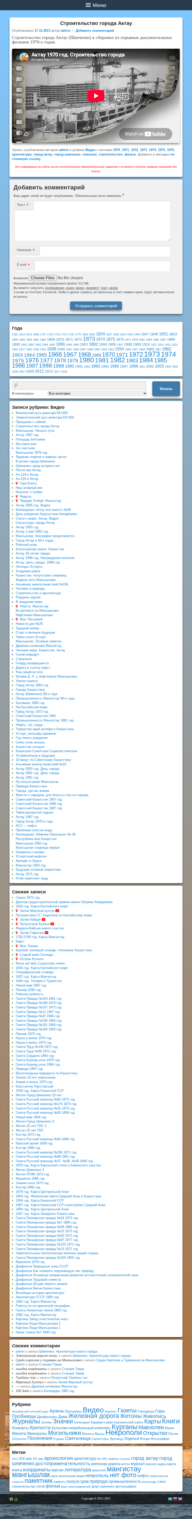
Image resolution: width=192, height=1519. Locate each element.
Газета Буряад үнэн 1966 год (38, 1064)
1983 (132, 360)
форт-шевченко (103, 1486)
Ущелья (131, 1438)
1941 (69, 349)
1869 (51, 339)
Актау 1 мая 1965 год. (32, 531)
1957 (135, 349)
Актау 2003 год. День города (37, 769)
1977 (46, 360)
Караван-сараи (102, 1422)
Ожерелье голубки (30, 852)
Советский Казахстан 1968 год (39, 804)
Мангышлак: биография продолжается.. (46, 536)
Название (24, 250)
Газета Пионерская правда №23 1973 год (47, 1231)
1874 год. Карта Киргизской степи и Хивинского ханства (58, 1165)
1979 (72, 360)
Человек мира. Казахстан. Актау (40, 650)
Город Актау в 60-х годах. (35, 540)
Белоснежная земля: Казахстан (40, 549)
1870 (60, 339)
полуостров (77, 1481)
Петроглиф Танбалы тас (69, 1378)
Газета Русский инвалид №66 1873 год (45, 1099)
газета (113, 1459)
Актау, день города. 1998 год (38, 562)
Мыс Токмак (29, 946)
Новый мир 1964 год (31, 1117)
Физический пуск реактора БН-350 (42, 413)
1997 (124, 366)
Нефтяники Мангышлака (34, 615)
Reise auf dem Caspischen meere (40, 963)
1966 (55, 354)
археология (58, 1458)
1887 (163, 339)
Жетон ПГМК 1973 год (32, 1174)
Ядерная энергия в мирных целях (41, 457)
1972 (134, 150)
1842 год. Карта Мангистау (36, 1301)
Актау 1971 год (27, 874)
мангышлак (31, 1475)
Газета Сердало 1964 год (35, 1056)
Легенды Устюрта (29, 566)
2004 (168, 366)
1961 (158, 349)
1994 (105, 366)
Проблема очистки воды (34, 830)
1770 (78, 334)
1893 (38, 344)
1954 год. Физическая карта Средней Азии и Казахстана (58, 1196)
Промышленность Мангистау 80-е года (45, 698)
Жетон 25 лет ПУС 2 (31, 1126)
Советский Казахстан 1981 (36, 716)
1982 (117, 360)
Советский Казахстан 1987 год (39, 808)
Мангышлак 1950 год (31, 843)
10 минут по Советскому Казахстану (43, 760)
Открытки (155, 1433)
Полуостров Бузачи (35, 924)
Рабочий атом (26, 545)
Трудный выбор (27, 628)
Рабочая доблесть (30, 994)
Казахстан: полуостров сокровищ (41, 575)
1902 (93, 344)
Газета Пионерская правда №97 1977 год (47, 1240)
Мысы (99, 1434)
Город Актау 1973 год (32, 711)
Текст (21, 205)
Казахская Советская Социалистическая (46, 751)
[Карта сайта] (16, 1499)
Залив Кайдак (30, 919)
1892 (31, 344)
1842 (123, 334)
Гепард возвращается (32, 663)
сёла (40, 1486)
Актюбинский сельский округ (30, 1411)
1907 (120, 344)
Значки (63, 1421)
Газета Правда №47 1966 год (38, 1016)
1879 (135, 339)
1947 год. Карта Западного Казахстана (45, 1214)
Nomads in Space (29, 861)
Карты (152, 1421)
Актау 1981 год (27, 777)
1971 (125, 150)
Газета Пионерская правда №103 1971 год (48, 1244)
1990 (69, 366)
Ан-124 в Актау (27, 474)
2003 (159, 366)
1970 (116, 150)
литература (77, 1469)
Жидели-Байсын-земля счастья (40, 928)
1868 (43, 339)
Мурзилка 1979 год (30, 1262)
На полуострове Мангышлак (37, 782)
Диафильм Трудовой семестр (38, 1279)
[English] (180, 1499)
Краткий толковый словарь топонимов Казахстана (54, 950)
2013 (49, 371)
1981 (102, 360)
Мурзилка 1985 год (30, 1178)
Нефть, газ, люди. (30, 725)
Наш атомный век (29, 488)
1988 (45, 365)
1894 (45, 344)
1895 (52, 344)
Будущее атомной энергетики (38, 869)
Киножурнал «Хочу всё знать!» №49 (43, 510)
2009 (30, 371)
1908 (128, 344)
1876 (120, 339)
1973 (143, 150)
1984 (146, 360)
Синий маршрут (27, 654)
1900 (76, 344)
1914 (161, 344)
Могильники (64, 1432)
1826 (85, 334)
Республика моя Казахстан (36, 839)
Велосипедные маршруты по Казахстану (47, 1073)
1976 (170, 150)
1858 (22, 339)
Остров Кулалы (32, 959)
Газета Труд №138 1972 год (37, 1047)
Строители (24, 659)
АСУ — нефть (26, 826)
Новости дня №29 (29, 624)
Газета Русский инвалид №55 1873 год (45, 1108)
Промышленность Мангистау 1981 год (45, 720)
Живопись (154, 1416)
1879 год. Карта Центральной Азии (42, 1192)
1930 (29, 349)
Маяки (169, 1428)
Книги (171, 1421)
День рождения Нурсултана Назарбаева (46, 514)
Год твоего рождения (32, 738)
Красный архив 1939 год (34, 1143)
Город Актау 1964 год (32, 685)
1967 (70, 354)
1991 (79, 366)
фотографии (126, 1486)
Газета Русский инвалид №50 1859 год (45, 1112)
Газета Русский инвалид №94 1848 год (45, 1139)
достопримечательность (62, 1463)
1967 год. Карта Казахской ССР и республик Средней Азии (60, 1205)
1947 (83, 349)
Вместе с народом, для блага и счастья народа (52, 795)
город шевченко (67, 154)
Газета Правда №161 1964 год (39, 1025)
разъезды (149, 1482)
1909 (137, 344)
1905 (112, 344)
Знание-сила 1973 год (32, 1183)
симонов (89, 154)
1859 (29, 339)
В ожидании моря (29, 602)
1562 (15, 334)
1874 (100, 339)
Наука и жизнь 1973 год (34, 1042)
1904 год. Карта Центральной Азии (42, 1209)
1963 (17, 355)
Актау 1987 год (27, 817)
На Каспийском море (31, 707)
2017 (57, 371)
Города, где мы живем (32, 791)
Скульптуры (100, 1439)
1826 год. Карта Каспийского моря (42, 906)
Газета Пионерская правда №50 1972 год (47, 1236)
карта (171, 1464)
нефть (143, 1476)
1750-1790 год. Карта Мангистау (40, 937)
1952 (104, 349)
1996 (114, 366)
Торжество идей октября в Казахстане (45, 729)
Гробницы (24, 1416)
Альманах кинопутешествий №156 (42, 584)
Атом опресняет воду (32, 878)
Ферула (25, 496)
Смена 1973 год (28, 897)
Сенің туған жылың (30, 742)
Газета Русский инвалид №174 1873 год (46, 1104)
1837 (109, 334)
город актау (43, 154)
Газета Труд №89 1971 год (36, 1051)
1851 (163, 334)
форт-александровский (75, 1486)
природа (99, 1481)
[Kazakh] (170, 1499)
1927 (22, 349)
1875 (110, 339)
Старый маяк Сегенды (36, 955)
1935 (36, 349)
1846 (137, 334)
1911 (154, 344)
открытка (18, 1481)
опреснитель (159, 1476)
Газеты (127, 1410)
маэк (54, 1476)
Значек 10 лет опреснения (36, 1077)
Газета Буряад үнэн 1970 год (38, 1060)
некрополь (97, 1475)
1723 (57, 334)
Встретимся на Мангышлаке (37, 610)
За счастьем (25, 448)
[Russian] (175, 1499)
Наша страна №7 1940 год (36, 1332)
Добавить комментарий (95, 30)
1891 (24, 344)
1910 (146, 344)
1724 (64, 334)
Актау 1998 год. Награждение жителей (45, 558)
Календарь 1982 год (59, 1391)
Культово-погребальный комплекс (81, 1428)
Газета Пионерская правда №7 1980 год (46, 1222)
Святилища (78, 1438)
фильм (130, 154)
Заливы (46, 1422)
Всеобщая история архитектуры (40, 1293)
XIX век (25, 1459)
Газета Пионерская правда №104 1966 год (48, 1257)
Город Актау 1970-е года (34, 821)
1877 (128, 339)
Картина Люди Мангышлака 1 (38, 1328)
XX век (38, 1459)
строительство (110, 154)
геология (124, 1458)
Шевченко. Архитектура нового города (68, 1351)
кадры (161, 1464)
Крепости (40, 1427)
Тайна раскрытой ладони (34, 812)
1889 (171, 339)
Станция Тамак (50, 1364)
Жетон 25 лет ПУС (30, 1130)
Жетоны (131, 1416)
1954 (119, 349)
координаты (36, 1469)
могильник (67, 1476)
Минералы (37, 1433)
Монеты (88, 1434)
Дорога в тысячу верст (33, 668)
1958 (142, 349)
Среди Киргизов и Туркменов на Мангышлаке (130, 1360)
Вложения (21, 278)
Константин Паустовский (34, 1086)
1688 (36, 334)
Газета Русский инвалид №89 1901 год (45, 1156)
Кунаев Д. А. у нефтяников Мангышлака (46, 676)
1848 (154, 334)
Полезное (19, 1439)
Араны (57, 1410)
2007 (22, 371)
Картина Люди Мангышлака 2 (38, 1323)
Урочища (116, 1439)
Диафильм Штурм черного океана (41, 1284)
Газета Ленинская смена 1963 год (41, 1310)
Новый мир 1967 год (31, 985)
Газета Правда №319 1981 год (39, 998)
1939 (51, 348)
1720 (50, 334)
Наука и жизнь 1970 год (34, 1038)
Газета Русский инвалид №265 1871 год (46, 1152)
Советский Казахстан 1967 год (39, 799)
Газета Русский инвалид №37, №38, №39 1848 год (54, 1161)
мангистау (124, 1469)
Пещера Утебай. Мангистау (40, 501)
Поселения (39, 1438)
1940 (61, 349)
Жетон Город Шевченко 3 (35, 1121)
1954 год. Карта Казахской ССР (40, 1200)
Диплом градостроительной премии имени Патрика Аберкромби (64, 902)
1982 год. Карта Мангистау (36, 1315)
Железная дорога (93, 1415)
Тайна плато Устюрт (31, 637)
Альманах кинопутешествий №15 (41, 764)
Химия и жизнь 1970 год (34, 1082)
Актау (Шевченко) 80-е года (36, 694)
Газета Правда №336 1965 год (39, 1020)
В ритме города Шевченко (35, 461)
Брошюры (74, 1411)
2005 (175, 366)
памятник (38, 1480)
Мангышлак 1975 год (31, 452)
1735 (71, 334)
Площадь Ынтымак (30, 439)
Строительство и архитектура (38, 593)
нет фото (123, 1475)
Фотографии (160, 1439)
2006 (15, 371)
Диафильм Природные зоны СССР (42, 1266)
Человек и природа (30, 588)
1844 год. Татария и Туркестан (39, 981)
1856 (15, 339)
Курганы (125, 1427)
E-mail (21, 265)
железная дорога (105, 1464)
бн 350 (102, 1459)
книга (17, 1470)
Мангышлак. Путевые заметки (38, 641)
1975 (161, 150)
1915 (168, 344)
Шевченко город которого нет (38, 466)
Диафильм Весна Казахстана (38, 1288)
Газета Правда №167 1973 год (39, 1007)
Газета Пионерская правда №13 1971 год (47, 1249)
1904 (103, 344)
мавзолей (99, 1470)
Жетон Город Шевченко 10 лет (39, 1095)
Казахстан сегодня (30, 747)
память (59, 1482)
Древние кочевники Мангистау (39, 646)
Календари (82, 1422)
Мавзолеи (151, 1427)
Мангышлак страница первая (38, 847)
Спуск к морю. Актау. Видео (37, 518)
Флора (145, 1439)
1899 (69, 344)
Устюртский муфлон (31, 856)
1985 (160, 360)
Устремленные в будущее (35, 755)
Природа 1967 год (29, 1069)
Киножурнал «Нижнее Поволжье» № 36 (46, 834)
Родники (59, 1438)
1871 (69, 339)
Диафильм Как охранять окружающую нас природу (55, 1271)
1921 (175, 344)
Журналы (26, 1421)
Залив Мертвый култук (37, 911)
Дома (62, 1416)
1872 (78, 339)
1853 (173, 334)
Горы (160, 1411)
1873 (89, 339)
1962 (166, 348)
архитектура (22, 154)
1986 (18, 365)
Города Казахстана (30, 689)
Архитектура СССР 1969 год (37, 1297)
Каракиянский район (128, 1422)
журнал (137, 1464)
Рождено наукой (28, 597)
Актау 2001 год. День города (37, 773)
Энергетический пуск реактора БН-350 (45, 417)
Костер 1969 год (28, 1148)
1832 (92, 334)
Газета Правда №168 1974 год (39, 1003)
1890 (16, 344)
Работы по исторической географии (43, 1306)
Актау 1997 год (27, 435)
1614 (29, 334)
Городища (146, 1411)
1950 (97, 349)
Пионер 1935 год (28, 990)
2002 (150, 366)
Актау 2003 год (27, 527)
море (80, 1476)
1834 (100, 334)
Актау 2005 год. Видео (33, 505)
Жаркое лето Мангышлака (36, 580)
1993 (95, 366)
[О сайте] (11, 1499)
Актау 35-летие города (33, 553)
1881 (142, 339)
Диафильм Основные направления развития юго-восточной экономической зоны (77, 1275)
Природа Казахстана (31, 786)
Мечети (19, 1433)
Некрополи (124, 1432)
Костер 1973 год (28, 1134)
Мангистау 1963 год (31, 865)
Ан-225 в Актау (27, 479)
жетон (125, 1464)
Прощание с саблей (31, 422)
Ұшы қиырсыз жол (29, 672)
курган (58, 1470)
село (162, 1481)
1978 (60, 360)
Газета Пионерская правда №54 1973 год (47, 1218)
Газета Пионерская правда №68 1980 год (47, 1227)
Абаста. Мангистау (34, 606)
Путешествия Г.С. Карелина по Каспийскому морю (54, 915)
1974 (152, 150)
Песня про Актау (28, 470)
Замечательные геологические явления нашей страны (57, 1253)
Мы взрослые (26, 444)
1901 (84, 344)
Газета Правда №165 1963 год (39, 1029)
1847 (145, 334)
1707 (43, 334)
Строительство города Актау (38, 426)
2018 (64, 371)
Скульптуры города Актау (35, 523)
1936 (43, 349)
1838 (116, 334)
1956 (128, 349)
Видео (91, 150)
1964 (29, 355)
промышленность (124, 1481)
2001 (142, 366)
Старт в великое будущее (35, 632)
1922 (15, 349)
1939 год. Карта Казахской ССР (40, 1091)
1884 (149, 339)
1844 (130, 334)
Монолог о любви (29, 492)
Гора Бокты (28, 483)
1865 (36, 339)
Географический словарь (35, 972)
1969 (96, 355)
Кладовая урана (28, 571)
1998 (133, 366)
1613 (22, 334)
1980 (86, 360)
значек (151, 1464)
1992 (87, 366)
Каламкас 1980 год (30, 703)
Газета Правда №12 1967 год (38, 1012)
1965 (41, 355)
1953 (111, 349)
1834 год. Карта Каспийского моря (42, 968)
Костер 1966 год (28, 1187)
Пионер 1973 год (28, 1034)
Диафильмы (47, 1417)
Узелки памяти (27, 681)
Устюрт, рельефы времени (36, 733)
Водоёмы (110, 1411)
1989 (58, 366)
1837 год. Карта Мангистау (36, 976)
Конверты (20, 1428)
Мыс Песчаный (31, 619)
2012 (39, 371)
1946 (76, 349)
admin (65, 30)
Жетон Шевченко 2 (30, 1170)
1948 (90, 349)
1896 (60, 344)
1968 (84, 354)
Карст (20, 941)
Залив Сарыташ (32, 933)
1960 (150, 349)
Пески (173, 1434)
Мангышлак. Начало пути (35, 430)
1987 (32, 366)
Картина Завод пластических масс (42, 1319)
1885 (156, 339)
